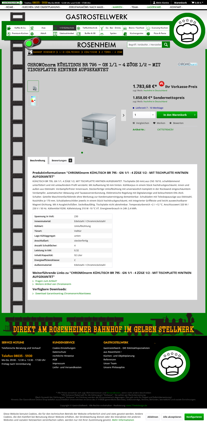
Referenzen (110, 359)
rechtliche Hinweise (63, 355)
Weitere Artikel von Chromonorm (53, 284)
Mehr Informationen (123, 419)
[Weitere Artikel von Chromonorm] (187, 68)
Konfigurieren (194, 416)
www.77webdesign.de (136, 405)
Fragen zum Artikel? (46, 280)
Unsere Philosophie (114, 367)
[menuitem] (161, 3)
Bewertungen (61, 160)
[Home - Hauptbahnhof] (29, 52)
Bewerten (178, 123)
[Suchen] (166, 44)
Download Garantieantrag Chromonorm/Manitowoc (63, 293)
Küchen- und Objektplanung (119, 355)
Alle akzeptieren (172, 416)
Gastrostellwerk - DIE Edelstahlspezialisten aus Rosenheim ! (127, 349)
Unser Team (110, 363)
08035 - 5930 (40, 2)
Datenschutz (59, 351)
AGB (55, 359)
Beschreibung (37, 160)
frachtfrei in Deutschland (155, 90)
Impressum (59, 363)
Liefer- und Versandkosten (67, 367)
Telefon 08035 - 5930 (17, 356)
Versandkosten (114, 392)
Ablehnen (152, 416)
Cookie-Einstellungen (64, 348)
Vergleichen (142, 123)
